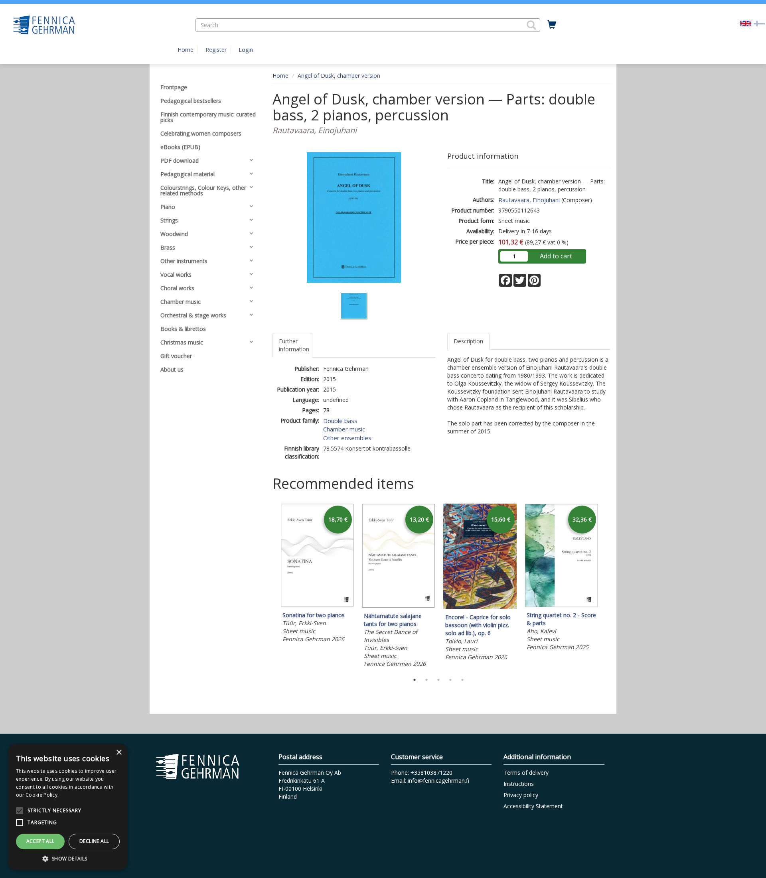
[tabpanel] (317, 575)
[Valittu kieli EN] (745, 23)
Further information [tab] (294, 345)
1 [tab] (415, 680)
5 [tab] (462, 680)
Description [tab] (468, 341)
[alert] (68, 807)
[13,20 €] (398, 606)
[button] (531, 25)
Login (246, 49)
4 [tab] (450, 680)
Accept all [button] (40, 841)
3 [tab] (438, 680)
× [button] (119, 753)
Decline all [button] (94, 841)
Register (216, 49)
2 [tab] (426, 680)
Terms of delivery (526, 772)
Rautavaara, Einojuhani (529, 200)
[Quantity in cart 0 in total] (551, 24)
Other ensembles (347, 438)
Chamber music (344, 429)
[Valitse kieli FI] (759, 23)
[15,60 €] (480, 607)
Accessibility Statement (533, 806)
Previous (270, 587)
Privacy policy (520, 795)
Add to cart (556, 256)
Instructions (518, 783)
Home (185, 49)
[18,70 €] (317, 605)
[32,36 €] (561, 605)
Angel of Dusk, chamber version (339, 75)
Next (606, 587)
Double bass (340, 421)
